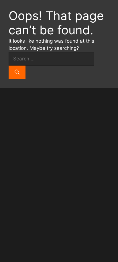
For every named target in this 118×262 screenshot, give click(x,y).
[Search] (17, 72)
